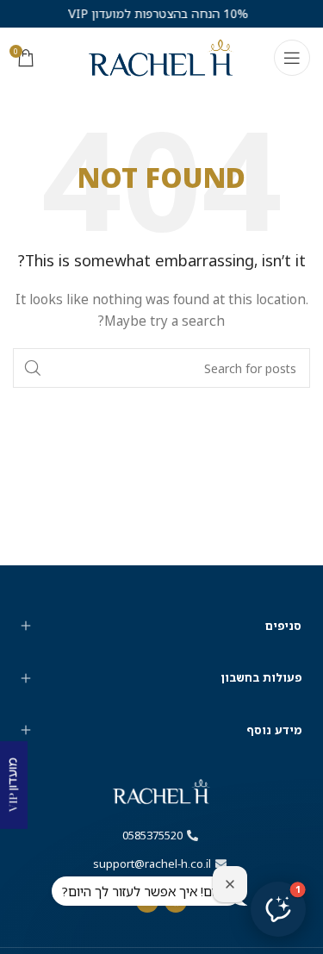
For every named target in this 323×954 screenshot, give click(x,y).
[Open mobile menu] (292, 58)
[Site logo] (161, 56)
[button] (278, 909)
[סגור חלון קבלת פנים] (230, 884)
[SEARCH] (33, 368)
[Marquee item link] (150, 13)
